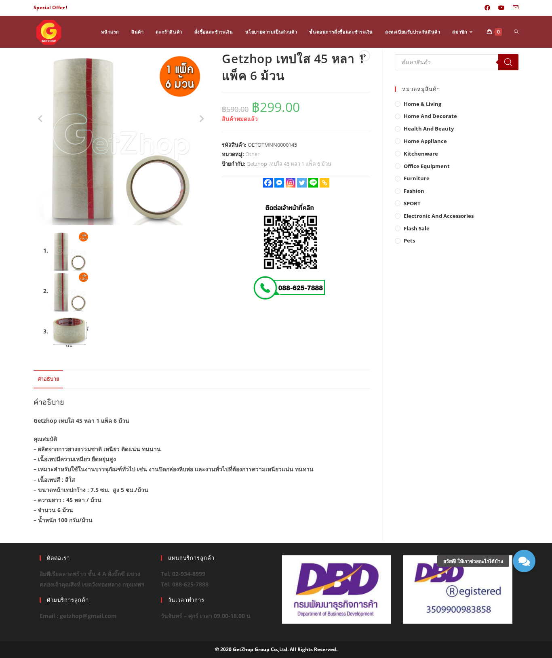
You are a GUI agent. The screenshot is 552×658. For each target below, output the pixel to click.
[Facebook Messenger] (279, 183)
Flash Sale (417, 228)
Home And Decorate (430, 116)
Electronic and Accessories (439, 215)
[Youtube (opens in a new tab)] (501, 8)
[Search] (508, 62)
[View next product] (364, 55)
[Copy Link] (324, 183)
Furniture (417, 178)
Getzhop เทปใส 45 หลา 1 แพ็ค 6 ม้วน (289, 163)
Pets (409, 240)
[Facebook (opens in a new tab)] (487, 8)
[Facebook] (268, 183)
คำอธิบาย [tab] (48, 378)
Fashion (414, 190)
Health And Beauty (429, 128)
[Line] (313, 183)
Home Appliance (425, 141)
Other (252, 154)
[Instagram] (290, 183)
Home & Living (422, 104)
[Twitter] (302, 183)
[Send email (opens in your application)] (513, 8)
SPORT (412, 203)
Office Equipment (427, 166)
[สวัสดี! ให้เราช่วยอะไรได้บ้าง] (524, 561)
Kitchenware (421, 153)
